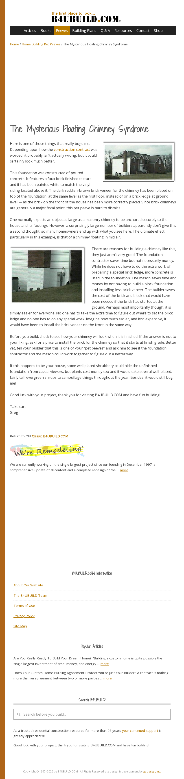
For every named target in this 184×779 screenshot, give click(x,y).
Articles (30, 30)
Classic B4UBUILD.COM (50, 436)
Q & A (105, 30)
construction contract (72, 149)
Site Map (20, 626)
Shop (158, 30)
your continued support (140, 730)
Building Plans (84, 30)
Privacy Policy (24, 616)
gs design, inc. (152, 771)
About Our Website (28, 585)
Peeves (62, 30)
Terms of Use (24, 605)
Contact (142, 30)
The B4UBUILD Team (30, 595)
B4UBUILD (93, 15)
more (124, 470)
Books (46, 30)
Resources (123, 30)
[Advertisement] (93, 84)
